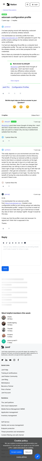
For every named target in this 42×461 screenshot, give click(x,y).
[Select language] (27, 4)
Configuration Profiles (20, 87)
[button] (4, 5)
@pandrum (14, 67)
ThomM (9, 328)
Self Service (5, 422)
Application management (9, 412)
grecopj (7, 194)
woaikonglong (12, 323)
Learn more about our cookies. (23, 447)
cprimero (7, 150)
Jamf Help (4, 370)
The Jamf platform (7, 402)
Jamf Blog (4, 379)
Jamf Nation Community (9, 376)
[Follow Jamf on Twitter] (2, 360)
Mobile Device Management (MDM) (13, 409)
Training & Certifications (9, 373)
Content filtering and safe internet (12, 435)
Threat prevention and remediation (12, 432)
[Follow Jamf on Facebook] (18, 360)
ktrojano (10, 334)
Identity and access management (12, 425)
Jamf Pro (5, 87)
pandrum (8, 27)
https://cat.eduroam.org (10, 38)
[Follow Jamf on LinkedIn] (6, 360)
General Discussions (9, 10)
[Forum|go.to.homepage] (12, 4)
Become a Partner (7, 386)
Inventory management (9, 415)
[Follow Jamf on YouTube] (10, 360)
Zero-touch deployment (9, 406)
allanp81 (7, 121)
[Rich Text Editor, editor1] (21, 255)
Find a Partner (6, 389)
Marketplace (5, 383)
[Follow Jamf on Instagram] (14, 360)
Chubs (9, 317)
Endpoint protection (7, 428)
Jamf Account (6, 392)
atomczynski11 (12, 340)
